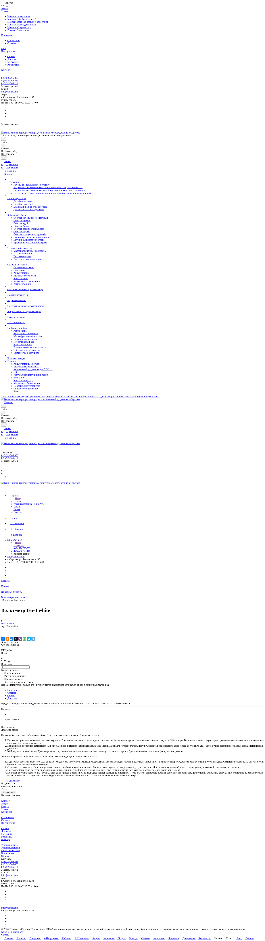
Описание (12, 690)
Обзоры (5, 856)
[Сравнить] (2, 632)
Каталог (5, 801)
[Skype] (29, 639)
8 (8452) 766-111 (9, 83)
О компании (13, 40)
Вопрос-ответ (8, 853)
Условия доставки (10, 847)
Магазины (12, 62)
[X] (16, 639)
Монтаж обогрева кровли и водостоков (27, 22)
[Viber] (20, 639)
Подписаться (8, 792)
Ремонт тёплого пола (18, 30)
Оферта (5, 934)
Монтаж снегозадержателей (21, 24)
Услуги (5, 809)
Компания (6, 812)
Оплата (11, 56)
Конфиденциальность (12, 932)
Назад (18, 498)
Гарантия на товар (10, 850)
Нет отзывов (7, 623)
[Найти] (3, 157)
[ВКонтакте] (3, 639)
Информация (8, 823)
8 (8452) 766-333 (9, 78)
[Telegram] (33, 639)
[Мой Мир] (11, 639)
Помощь (5, 839)
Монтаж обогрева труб (19, 27)
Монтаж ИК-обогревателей (21, 19)
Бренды (5, 806)
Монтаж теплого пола (18, 16)
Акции (4, 803)
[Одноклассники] (7, 639)
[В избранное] (2, 629)
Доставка (12, 59)
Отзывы (11, 43)
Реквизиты (13, 64)
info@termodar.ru (9, 91)
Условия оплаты (9, 845)
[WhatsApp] (24, 639)
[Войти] (2, 467)
